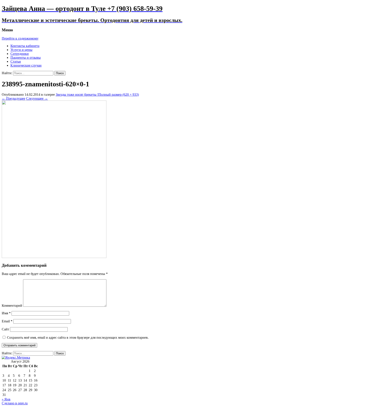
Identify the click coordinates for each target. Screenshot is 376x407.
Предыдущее (13, 98)
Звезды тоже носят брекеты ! (77, 94)
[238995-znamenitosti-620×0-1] (54, 257)
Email (7, 321)
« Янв (6, 399)
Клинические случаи (26, 65)
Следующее (37, 98)
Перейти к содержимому (20, 38)
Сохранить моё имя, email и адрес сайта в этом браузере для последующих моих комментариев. (78, 337)
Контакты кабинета (24, 46)
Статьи (15, 61)
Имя (6, 313)
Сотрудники (19, 53)
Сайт (5, 329)
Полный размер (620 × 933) (118, 94)
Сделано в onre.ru (15, 403)
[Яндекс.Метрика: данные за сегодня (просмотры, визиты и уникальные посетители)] (16, 358)
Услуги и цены (21, 50)
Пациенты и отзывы (25, 57)
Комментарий (12, 305)
